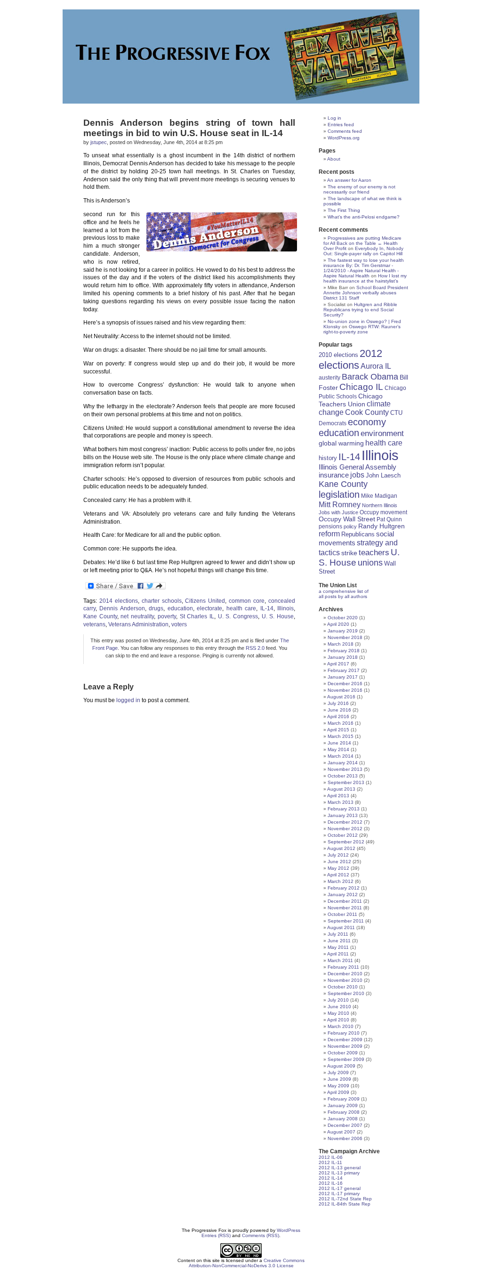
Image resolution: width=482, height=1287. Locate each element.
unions (370, 562)
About (333, 159)
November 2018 (345, 637)
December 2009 (345, 1039)
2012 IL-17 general (340, 1188)
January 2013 (343, 815)
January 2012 (343, 894)
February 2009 (344, 1098)
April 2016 (338, 716)
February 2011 (343, 967)
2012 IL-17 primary (339, 1193)
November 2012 (345, 828)
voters (179, 624)
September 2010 (346, 993)
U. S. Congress (238, 616)
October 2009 (343, 1052)
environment (382, 433)
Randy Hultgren (381, 526)
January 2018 (343, 657)
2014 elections (118, 601)
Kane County (100, 616)
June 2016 (339, 709)
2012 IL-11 (330, 1162)
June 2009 (339, 1079)
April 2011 (338, 953)
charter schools (162, 601)
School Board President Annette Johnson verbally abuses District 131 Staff (365, 292)
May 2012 (338, 868)
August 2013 (341, 789)
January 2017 (343, 677)
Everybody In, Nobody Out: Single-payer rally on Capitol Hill (363, 251)
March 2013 (340, 802)
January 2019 (343, 630)
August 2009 (341, 1065)
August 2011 (341, 927)
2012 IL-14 (331, 1178)
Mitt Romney (340, 504)
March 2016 (340, 723)
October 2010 (343, 986)
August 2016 (341, 696)
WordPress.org (344, 137)
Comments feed (345, 131)
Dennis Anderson (122, 608)
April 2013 (338, 795)
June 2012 (339, 861)
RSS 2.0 (255, 648)
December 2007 (345, 1125)
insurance (334, 475)
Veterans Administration (138, 624)
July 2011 (338, 934)
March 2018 (340, 644)
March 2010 (340, 1026)
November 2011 (345, 907)
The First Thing (344, 210)
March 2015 (340, 736)
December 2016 (345, 683)
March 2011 (340, 960)
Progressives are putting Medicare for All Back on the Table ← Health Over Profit (362, 243)
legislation (339, 494)
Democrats (332, 423)
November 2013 (345, 769)
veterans (94, 624)
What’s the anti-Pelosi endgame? (364, 216)
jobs (357, 475)
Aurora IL (376, 366)
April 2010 (338, 1019)
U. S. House (278, 616)
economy (367, 422)
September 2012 (346, 841)
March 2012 (340, 881)
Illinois (285, 608)
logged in (128, 700)
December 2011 (345, 901)
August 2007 (341, 1131)
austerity (329, 377)
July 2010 (338, 1000)
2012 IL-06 (331, 1157)
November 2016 (345, 690)
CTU (396, 412)
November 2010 (345, 980)
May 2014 (338, 749)
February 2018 (344, 650)
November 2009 (345, 1046)
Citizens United (205, 601)
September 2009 (346, 1059)
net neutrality (137, 616)
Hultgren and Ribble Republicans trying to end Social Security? (360, 309)
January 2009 (343, 1105)
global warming (341, 443)
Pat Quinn (389, 519)
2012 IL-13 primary (339, 1172)
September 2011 (346, 920)
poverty (167, 616)
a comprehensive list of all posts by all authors (344, 594)
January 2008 (343, 1118)
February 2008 (344, 1112)
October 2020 (343, 617)
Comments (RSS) (260, 1235)
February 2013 (344, 808)
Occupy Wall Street (347, 519)
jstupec (98, 142)
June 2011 (339, 940)
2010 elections (338, 354)
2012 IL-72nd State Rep (345, 1198)
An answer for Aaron (349, 180)
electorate (209, 608)
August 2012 (341, 848)
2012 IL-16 (331, 1183)
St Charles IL (197, 616)
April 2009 (338, 1092)
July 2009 (338, 1072)
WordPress (288, 1230)
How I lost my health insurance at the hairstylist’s (365, 278)
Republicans (358, 534)
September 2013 (346, 782)
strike (349, 553)
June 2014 (339, 742)
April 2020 (338, 624)
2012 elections (350, 359)
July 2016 (338, 703)
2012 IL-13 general (340, 1167)
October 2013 (343, 775)
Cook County (367, 412)
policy (350, 526)
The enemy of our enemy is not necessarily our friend (359, 189)
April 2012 (338, 874)
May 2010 (338, 1013)
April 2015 (338, 729)
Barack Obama (370, 376)
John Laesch (383, 475)
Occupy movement (383, 512)
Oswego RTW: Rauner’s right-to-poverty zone (362, 329)
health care (241, 608)
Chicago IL (361, 387)
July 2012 (338, 855)
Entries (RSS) (216, 1235)
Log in (334, 118)
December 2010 (345, 973)
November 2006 (345, 1138)
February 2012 (344, 887)
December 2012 (345, 822)
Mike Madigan (379, 496)
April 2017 (338, 663)
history (328, 457)
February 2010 (344, 1033)
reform (329, 534)
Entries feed (341, 124)
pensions (330, 526)
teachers (374, 552)
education (180, 608)
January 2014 (343, 762)
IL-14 (266, 608)
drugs (156, 608)
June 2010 (339, 1006)
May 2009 (338, 1085)
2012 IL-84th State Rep (344, 1203)
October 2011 (342, 914)
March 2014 (340, 756)
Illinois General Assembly (357, 467)
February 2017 (344, 670)
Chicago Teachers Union (351, 400)
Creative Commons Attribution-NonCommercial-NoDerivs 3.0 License (247, 1263)
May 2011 (338, 947)
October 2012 (343, 835)
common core (247, 601)
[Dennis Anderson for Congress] (220, 231)
